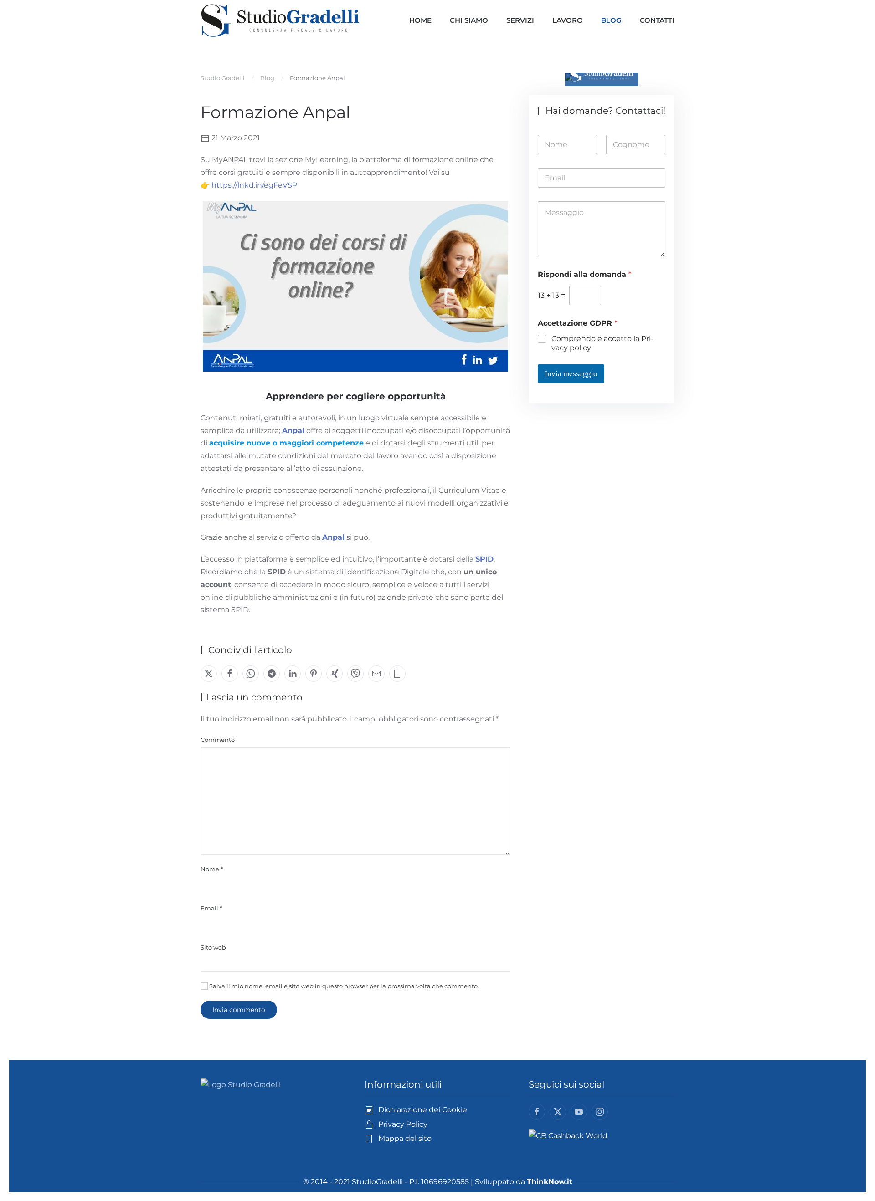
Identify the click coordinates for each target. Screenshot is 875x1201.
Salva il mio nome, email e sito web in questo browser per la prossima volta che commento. (343, 986)
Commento (218, 739)
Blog (611, 20)
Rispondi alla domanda (584, 274)
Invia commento (238, 1010)
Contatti (657, 20)
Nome (212, 869)
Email (211, 908)
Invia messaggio (571, 373)
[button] (397, 673)
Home (420, 20)
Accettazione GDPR (577, 323)
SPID (484, 559)
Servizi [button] (520, 20)
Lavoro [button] (567, 20)
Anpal (293, 430)
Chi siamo (469, 20)
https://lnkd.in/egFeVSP (254, 185)
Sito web (213, 947)
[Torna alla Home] (280, 20)
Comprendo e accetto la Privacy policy (602, 343)
